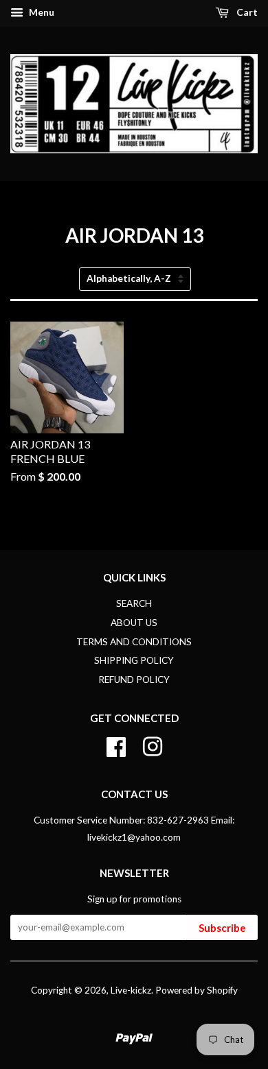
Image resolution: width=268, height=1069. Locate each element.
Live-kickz (131, 990)
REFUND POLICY (134, 679)
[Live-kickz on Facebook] (116, 745)
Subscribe (222, 928)
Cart (246, 12)
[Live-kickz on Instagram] (152, 745)
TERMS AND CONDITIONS (134, 641)
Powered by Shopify (196, 990)
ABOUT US (134, 622)
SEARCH (134, 603)
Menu (40, 12)
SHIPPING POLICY (134, 660)
